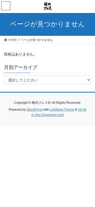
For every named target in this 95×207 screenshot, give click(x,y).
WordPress (34, 109)
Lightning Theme (62, 109)
